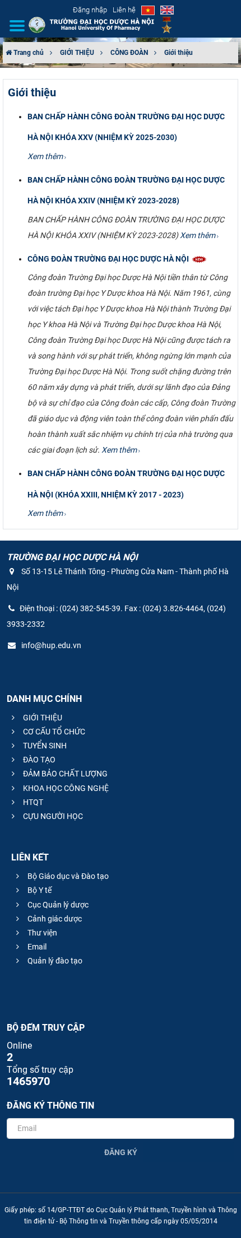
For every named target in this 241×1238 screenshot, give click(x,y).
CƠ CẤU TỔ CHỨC (53, 731)
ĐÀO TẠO (38, 759)
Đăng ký (120, 1152)
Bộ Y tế (39, 890)
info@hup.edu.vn (50, 645)
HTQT (32, 802)
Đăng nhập (90, 10)
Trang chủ (28, 53)
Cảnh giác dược (54, 918)
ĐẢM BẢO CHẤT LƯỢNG (64, 773)
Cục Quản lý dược (57, 904)
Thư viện (41, 932)
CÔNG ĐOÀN (129, 53)
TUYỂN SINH (44, 745)
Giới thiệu (178, 53)
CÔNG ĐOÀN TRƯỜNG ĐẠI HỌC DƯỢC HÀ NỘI (109, 258)
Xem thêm (45, 156)
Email (36, 946)
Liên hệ (124, 10)
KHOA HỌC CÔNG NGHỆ (65, 788)
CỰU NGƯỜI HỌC (52, 816)
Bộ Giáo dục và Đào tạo (67, 876)
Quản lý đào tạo (54, 960)
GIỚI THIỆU (77, 53)
